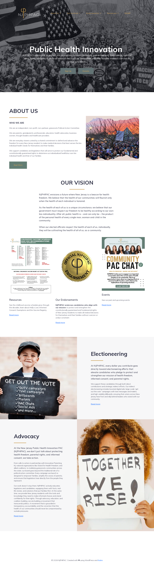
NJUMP (128, 13)
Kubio (100, 560)
